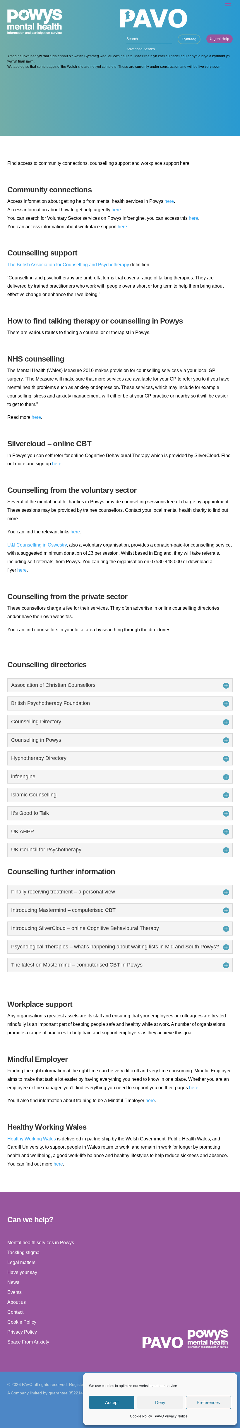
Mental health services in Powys (40, 1242)
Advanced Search (140, 49)
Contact (15, 1312)
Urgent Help (219, 39)
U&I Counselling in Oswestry (37, 544)
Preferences (208, 1402)
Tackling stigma (23, 1252)
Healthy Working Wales (31, 1138)
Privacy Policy (22, 1332)
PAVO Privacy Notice (171, 1416)
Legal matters (21, 1262)
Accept (112, 1402)
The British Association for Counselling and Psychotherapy (68, 264)
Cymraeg (189, 39)
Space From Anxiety (28, 1341)
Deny (160, 1402)
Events (14, 1292)
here (169, 201)
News (13, 1282)
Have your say (22, 1272)
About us (16, 1302)
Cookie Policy (141, 1416)
